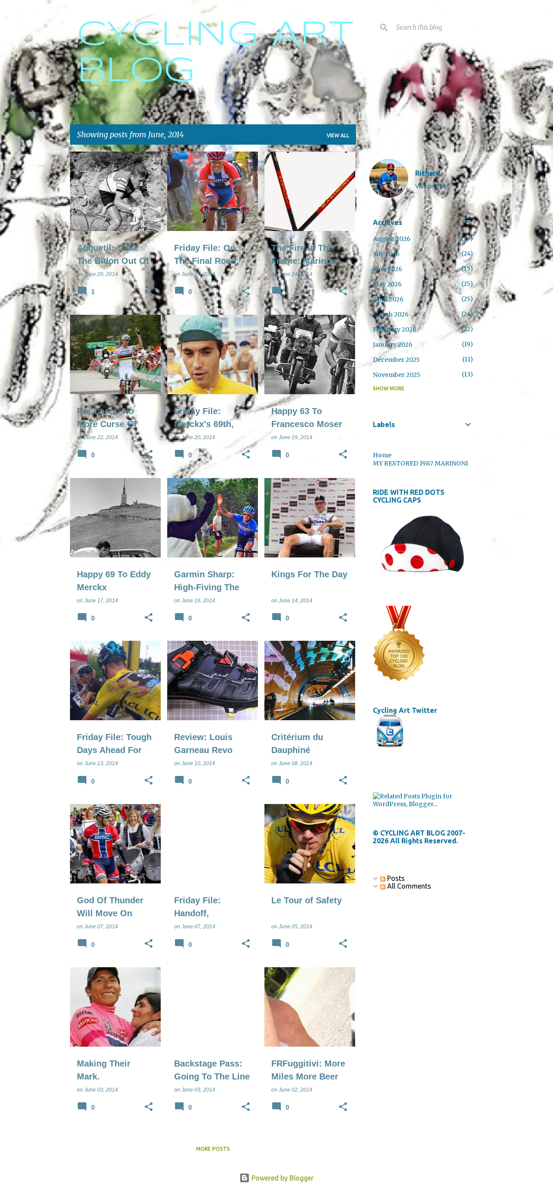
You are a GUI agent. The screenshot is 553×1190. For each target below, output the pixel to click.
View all (338, 135)
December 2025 (396, 360)
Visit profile (430, 186)
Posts (395, 878)
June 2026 (387, 269)
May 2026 (387, 284)
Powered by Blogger (282, 1178)
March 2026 (391, 314)
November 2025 (396, 375)
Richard (427, 173)
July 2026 (386, 254)
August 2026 (391, 239)
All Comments (408, 886)
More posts (213, 1149)
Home (382, 455)
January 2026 (393, 344)
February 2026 (394, 329)
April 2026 (388, 299)
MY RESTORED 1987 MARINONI (420, 463)
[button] (148, 292)
